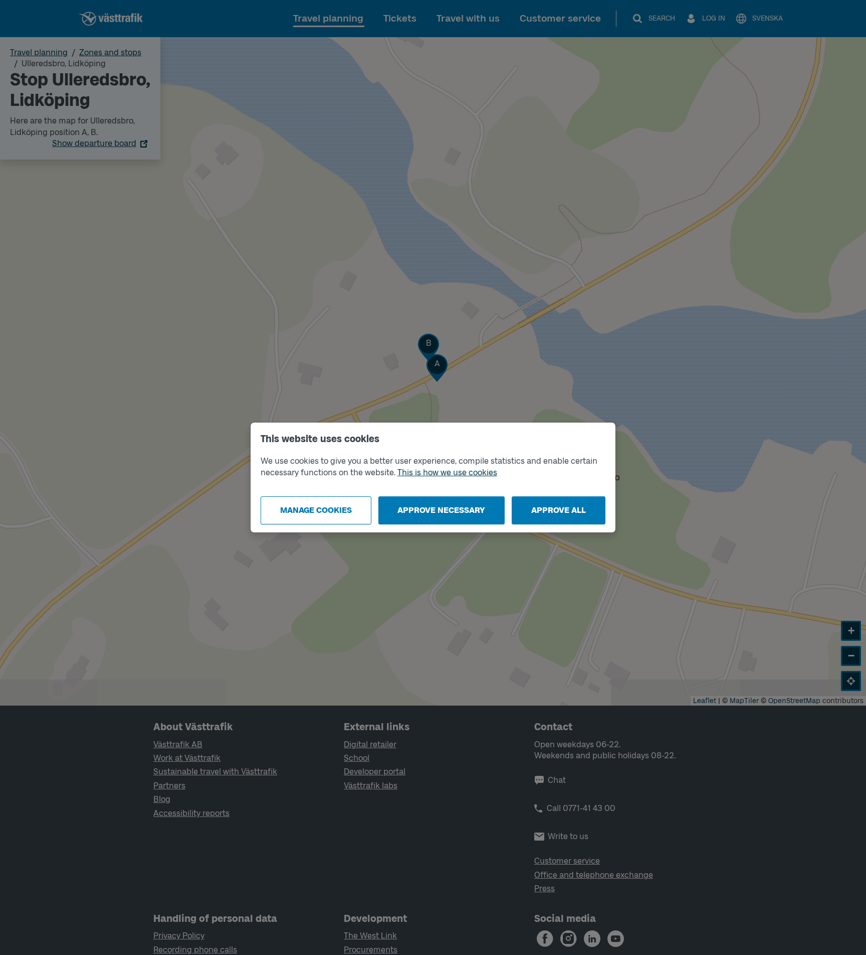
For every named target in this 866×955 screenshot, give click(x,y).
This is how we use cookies (447, 472)
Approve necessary (441, 510)
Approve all (558, 510)
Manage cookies (316, 510)
